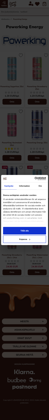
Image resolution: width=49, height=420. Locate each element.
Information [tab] (24, 186)
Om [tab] (40, 186)
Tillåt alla (25, 230)
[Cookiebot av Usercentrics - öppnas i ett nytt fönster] (35, 178)
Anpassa (23, 239)
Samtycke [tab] (8, 186)
